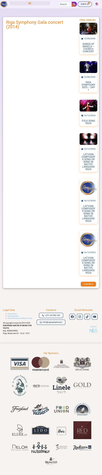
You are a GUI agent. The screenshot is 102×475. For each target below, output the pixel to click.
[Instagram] (80, 317)
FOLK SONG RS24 (88, 122)
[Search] (74, 4)
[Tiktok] (87, 317)
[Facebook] (72, 317)
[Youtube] (95, 317)
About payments (13, 316)
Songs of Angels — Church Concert (88, 47)
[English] (97, 4)
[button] (30, 3)
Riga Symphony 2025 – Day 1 (88, 86)
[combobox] (65, 4)
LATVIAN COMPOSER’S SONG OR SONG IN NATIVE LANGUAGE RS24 (88, 162)
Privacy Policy (12, 314)
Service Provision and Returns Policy (19, 318)
